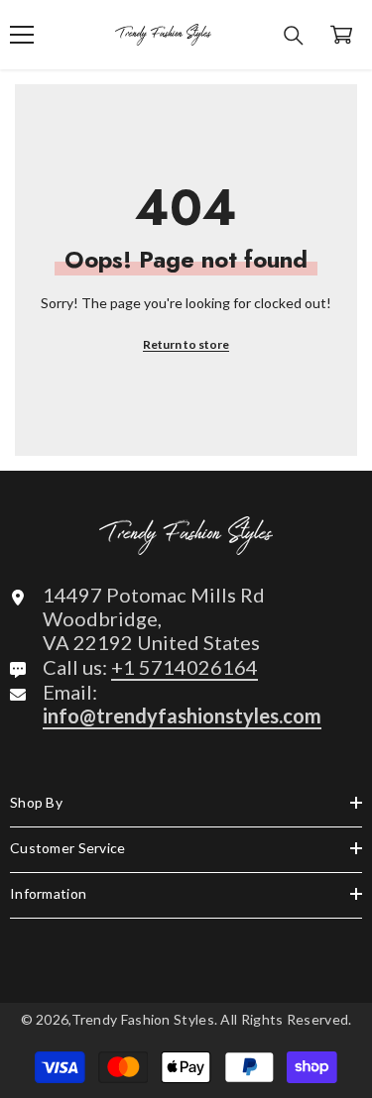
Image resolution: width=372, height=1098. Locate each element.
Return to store (186, 344)
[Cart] (341, 35)
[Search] (294, 36)
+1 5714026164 (184, 667)
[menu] (22, 35)
